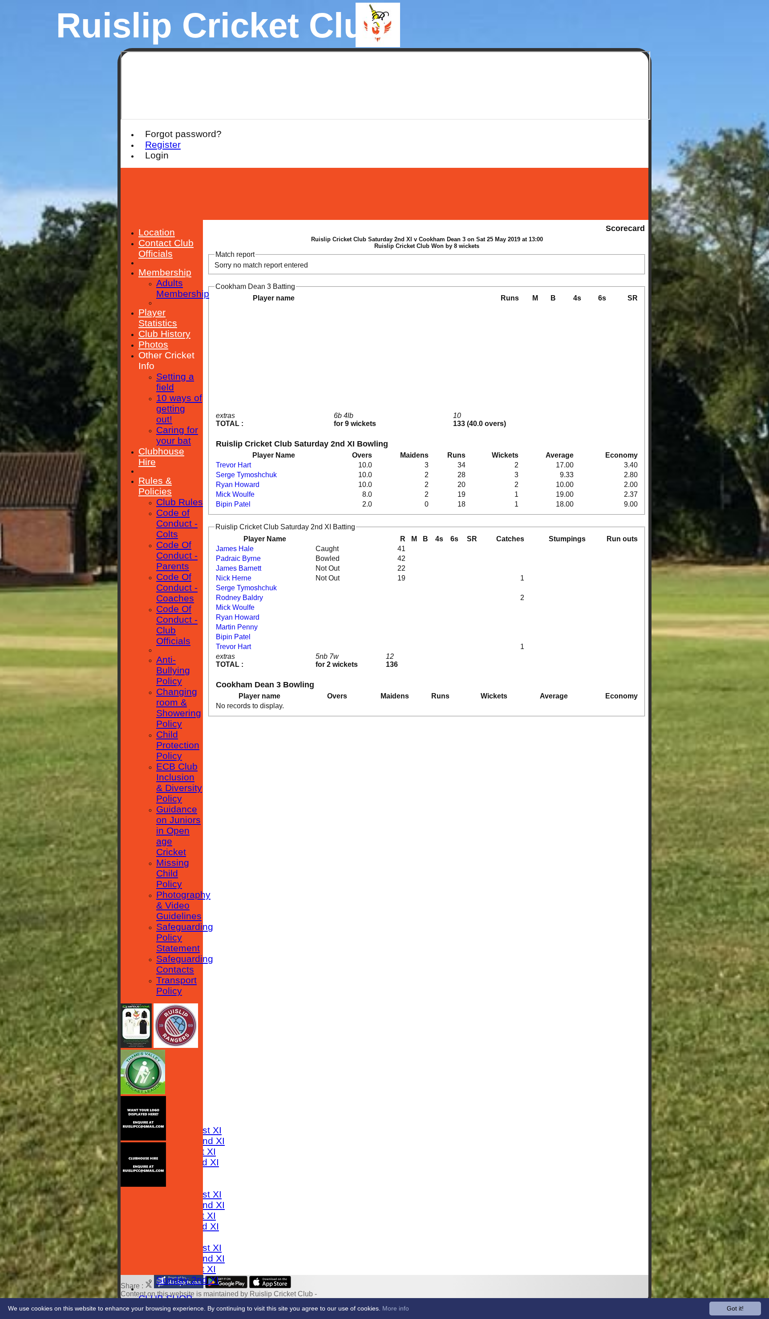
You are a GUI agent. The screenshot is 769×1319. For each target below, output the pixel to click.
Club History (164, 334)
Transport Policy (176, 985)
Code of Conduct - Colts (177, 523)
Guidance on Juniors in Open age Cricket (178, 830)
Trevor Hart (233, 465)
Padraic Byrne (238, 558)
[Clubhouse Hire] (143, 1184)
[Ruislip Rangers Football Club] (176, 1045)
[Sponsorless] (143, 1138)
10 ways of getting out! (179, 408)
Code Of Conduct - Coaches (177, 587)
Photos (153, 344)
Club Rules (179, 502)
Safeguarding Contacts (184, 964)
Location (156, 232)
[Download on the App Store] (270, 1286)
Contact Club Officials (166, 248)
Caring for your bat (177, 435)
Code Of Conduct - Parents (177, 555)
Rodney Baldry (239, 597)
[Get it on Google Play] (226, 1286)
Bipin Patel (233, 504)
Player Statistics (157, 317)
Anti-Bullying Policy (173, 670)
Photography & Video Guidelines (183, 905)
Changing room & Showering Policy (178, 707)
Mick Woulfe (235, 494)
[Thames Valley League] (143, 1092)
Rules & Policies (155, 485)
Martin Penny (237, 627)
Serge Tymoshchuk (246, 475)
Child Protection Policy (177, 745)
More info (395, 1308)
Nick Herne (233, 578)
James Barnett (238, 568)
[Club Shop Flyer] (136, 1045)
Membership (164, 272)
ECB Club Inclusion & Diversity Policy (179, 782)
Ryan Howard (237, 484)
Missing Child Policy (172, 873)
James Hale (235, 548)
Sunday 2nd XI (187, 1279)
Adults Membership (182, 288)
